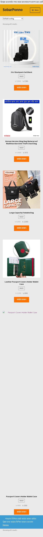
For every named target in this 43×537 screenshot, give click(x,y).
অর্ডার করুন (21, 87)
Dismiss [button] (6, 525)
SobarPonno (13, 10)
